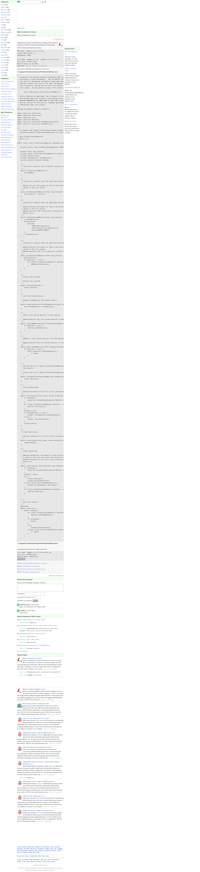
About (27, 856)
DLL (45, 859)
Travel (44, 861)
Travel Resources (6, 150)
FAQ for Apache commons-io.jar (30, 572)
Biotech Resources (7, 145)
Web (2, 72)
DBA (31, 859)
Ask (47, 856)
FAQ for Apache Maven (8, 89)
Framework (4, 14)
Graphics (4, 22)
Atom (43, 856)
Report (3, 55)
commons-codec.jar (7, 96)
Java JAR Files (6, 127)
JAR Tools (4, 30)
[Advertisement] (8, 182)
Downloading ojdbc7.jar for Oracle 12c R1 (32, 633)
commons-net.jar (6, 94)
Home (19, 28)
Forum (53, 861)
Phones (39, 861)
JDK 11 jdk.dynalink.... (72, 104)
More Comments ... (23, 651)
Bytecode (4, 9)
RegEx (19, 861)
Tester (19, 859)
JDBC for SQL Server (7, 109)
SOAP (3, 67)
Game (3, 17)
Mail (2, 45)
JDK (2, 37)
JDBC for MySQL (6, 106)
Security (3, 60)
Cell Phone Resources (8, 147)
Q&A (28, 861)
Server (3, 62)
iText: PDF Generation (8, 101)
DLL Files (4, 130)
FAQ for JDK (5, 86)
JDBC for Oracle (6, 104)
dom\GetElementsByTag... (73, 87)
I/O (2, 25)
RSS (39, 856)
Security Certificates (7, 135)
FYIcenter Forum (6, 157)
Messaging (4, 47)
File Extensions (6, 132)
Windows (37, 859)
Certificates (55, 859)
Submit (35, 600)
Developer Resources (8, 119)
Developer (25, 859)
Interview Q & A (6, 142)
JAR (41, 859)
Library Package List (7, 81)
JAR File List (5, 84)
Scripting (4, 57)
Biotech (3, 7)
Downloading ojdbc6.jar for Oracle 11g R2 (32, 619)
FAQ (48, 861)
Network (3, 50)
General (3, 19)
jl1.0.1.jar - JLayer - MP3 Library (29, 639)
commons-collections (7, 99)
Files (49, 859)
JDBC (3, 35)
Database (4, 12)
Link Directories (6, 140)
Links (24, 861)
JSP (2, 40)
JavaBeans (4, 32)
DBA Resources (6, 122)
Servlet (3, 65)
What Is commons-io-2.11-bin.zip (29, 566)
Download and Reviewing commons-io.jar (32, 569)
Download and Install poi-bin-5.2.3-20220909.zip (34, 645)
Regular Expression (7, 137)
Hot (23, 856)
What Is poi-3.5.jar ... (71, 121)
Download (21, 559)
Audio (3, 4)
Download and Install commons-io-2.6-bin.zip (33, 563)
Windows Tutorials (7, 125)
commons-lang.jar (6, 91)
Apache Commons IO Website (36, 66)
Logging (3, 42)
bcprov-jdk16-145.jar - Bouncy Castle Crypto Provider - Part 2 (38, 625)
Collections (33, 856)
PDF (2, 52)
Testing (3, 70)
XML (2, 75)
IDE (2, 27)
